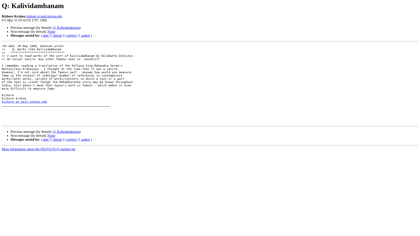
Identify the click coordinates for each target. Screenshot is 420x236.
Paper (51, 31)
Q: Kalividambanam (67, 28)
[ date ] (46, 35)
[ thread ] (57, 35)
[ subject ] (71, 35)
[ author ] (85, 35)
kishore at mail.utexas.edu (44, 16)
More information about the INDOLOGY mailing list (38, 149)
